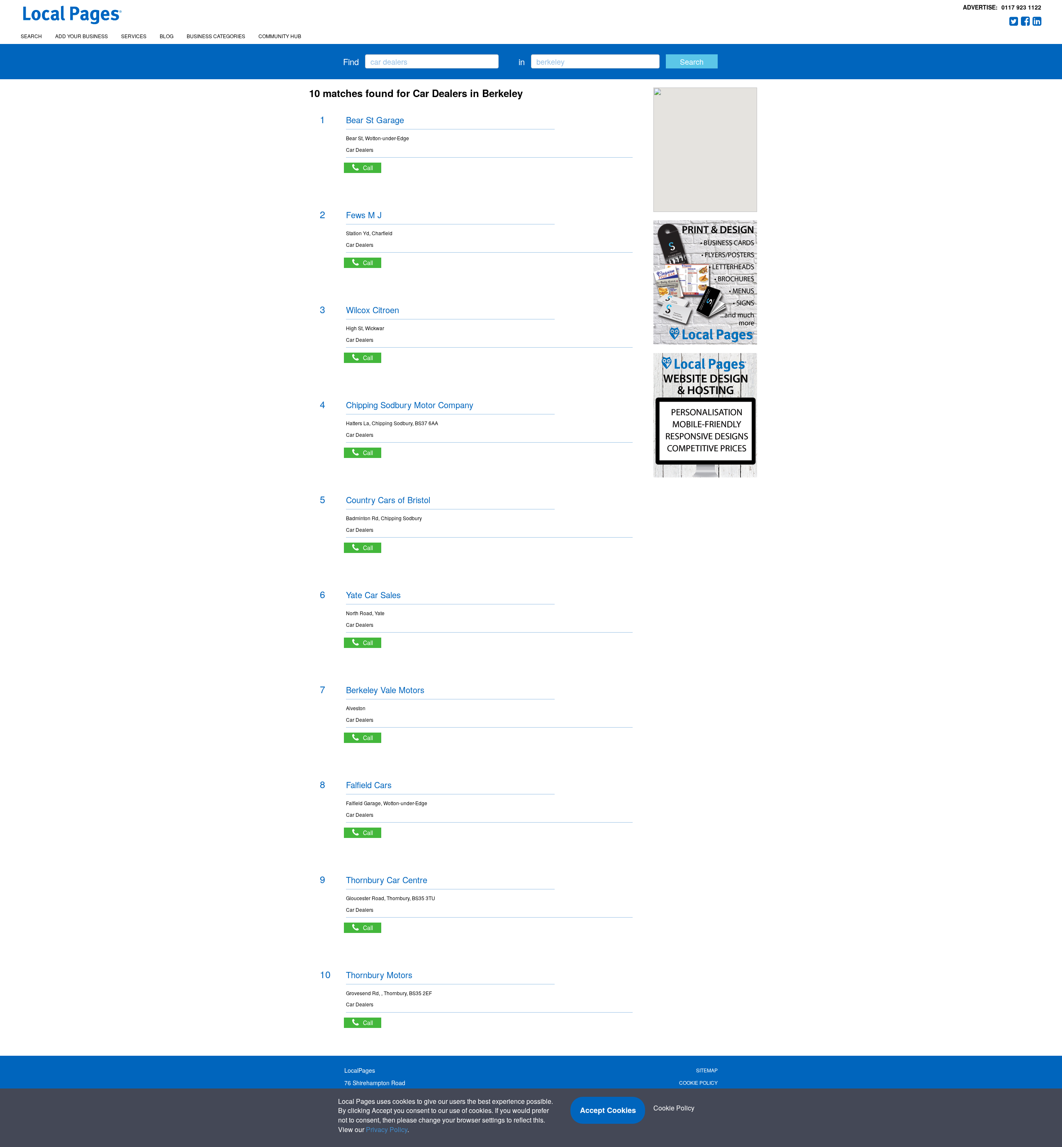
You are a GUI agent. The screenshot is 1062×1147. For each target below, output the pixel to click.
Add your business (81, 35)
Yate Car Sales (373, 595)
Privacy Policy (386, 1129)
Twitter (1014, 21)
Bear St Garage (375, 120)
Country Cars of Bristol (388, 500)
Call (372, 167)
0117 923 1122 (1021, 7)
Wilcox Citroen (372, 310)
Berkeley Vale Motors (385, 690)
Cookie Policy (698, 1082)
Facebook (1025, 21)
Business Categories (216, 35)
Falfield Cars (369, 785)
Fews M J (364, 215)
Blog (166, 35)
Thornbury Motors (379, 975)
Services (133, 35)
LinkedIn (1037, 21)
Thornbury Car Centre (386, 880)
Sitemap (707, 1070)
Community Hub (279, 35)
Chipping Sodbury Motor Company (409, 405)
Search (31, 35)
